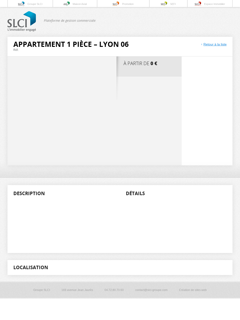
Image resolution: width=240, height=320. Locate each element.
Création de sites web (193, 290)
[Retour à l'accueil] (22, 30)
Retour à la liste (215, 44)
